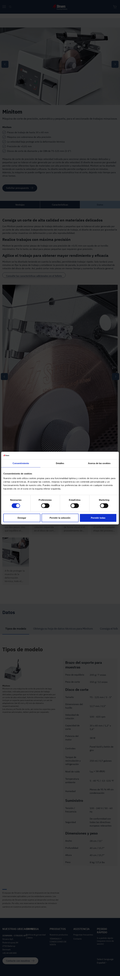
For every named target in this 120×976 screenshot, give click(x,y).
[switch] (45, 505)
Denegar (22, 518)
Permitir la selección (60, 518)
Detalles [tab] (60, 463)
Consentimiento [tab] (21, 463)
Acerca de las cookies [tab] (99, 463)
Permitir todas (98, 518)
